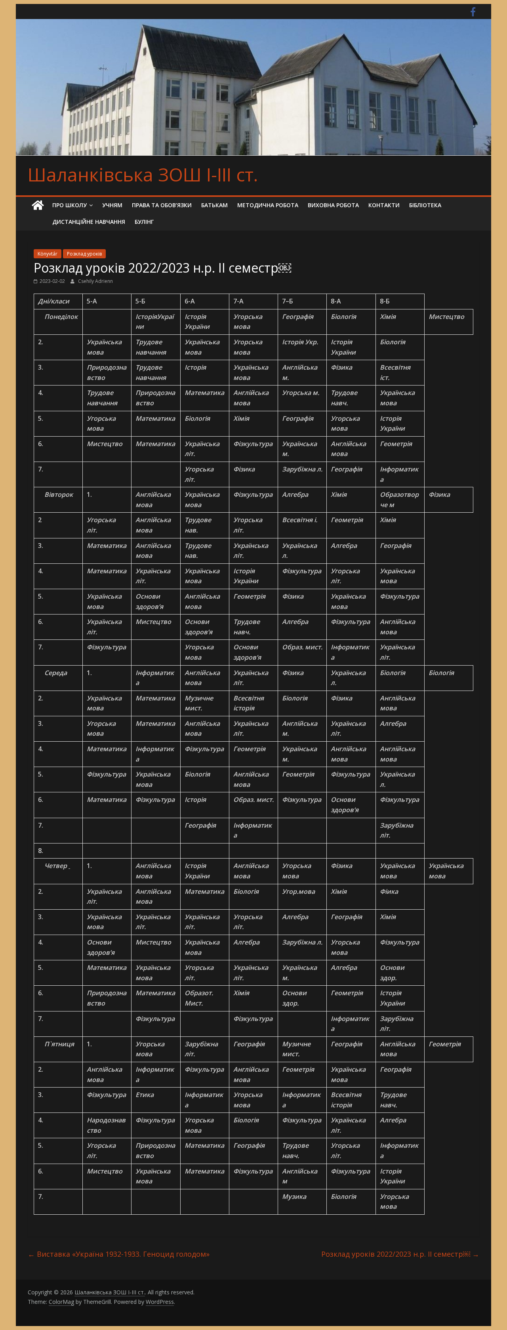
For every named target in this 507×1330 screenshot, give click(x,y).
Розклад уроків (84, 253)
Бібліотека (425, 205)
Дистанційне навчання (88, 221)
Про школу (69, 205)
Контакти (384, 205)
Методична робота (267, 205)
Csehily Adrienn (95, 281)
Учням (112, 205)
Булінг (144, 221)
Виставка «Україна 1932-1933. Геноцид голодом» (119, 1254)
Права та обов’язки (162, 205)
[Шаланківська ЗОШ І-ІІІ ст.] (38, 205)
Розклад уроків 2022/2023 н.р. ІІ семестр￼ (400, 1254)
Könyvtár (47, 253)
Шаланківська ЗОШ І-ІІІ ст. (143, 174)
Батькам (214, 205)
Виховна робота (333, 205)
